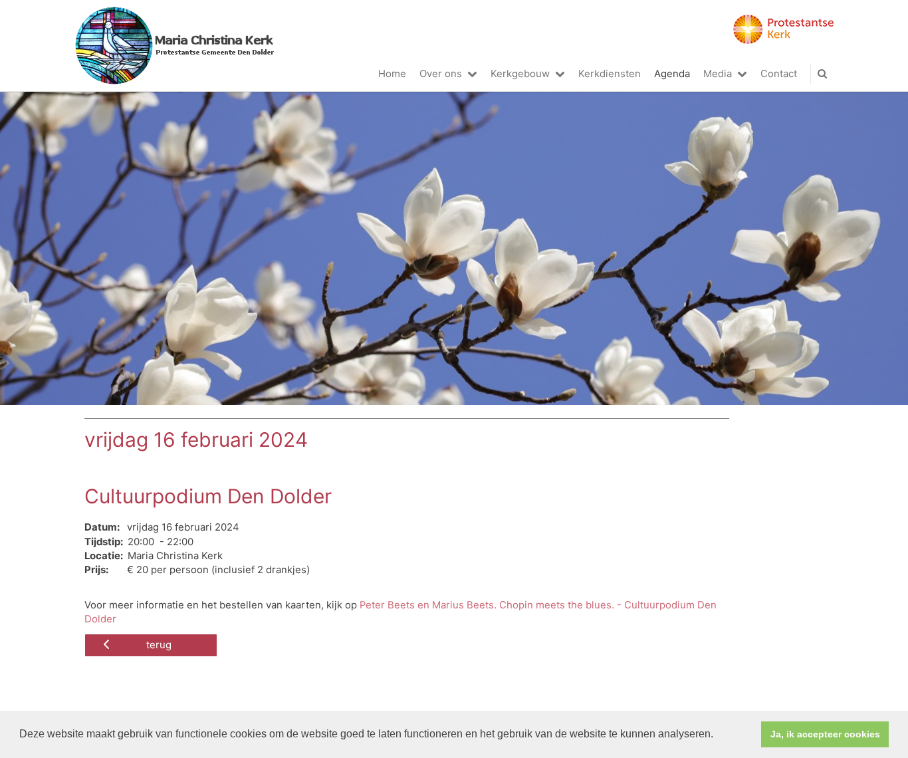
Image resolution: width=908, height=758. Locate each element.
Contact (778, 74)
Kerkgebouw (520, 74)
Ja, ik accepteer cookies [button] (825, 734)
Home (392, 74)
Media (717, 74)
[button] (718, 735)
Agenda (672, 74)
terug (158, 645)
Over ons (440, 74)
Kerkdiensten (609, 74)
